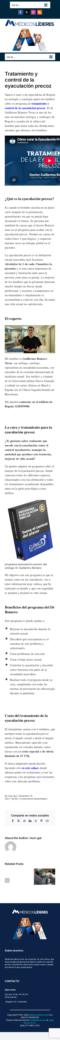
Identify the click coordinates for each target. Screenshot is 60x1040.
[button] (7, 880)
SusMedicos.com (38, 1020)
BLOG (15, 798)
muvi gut (12, 796)
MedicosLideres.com (39, 1015)
